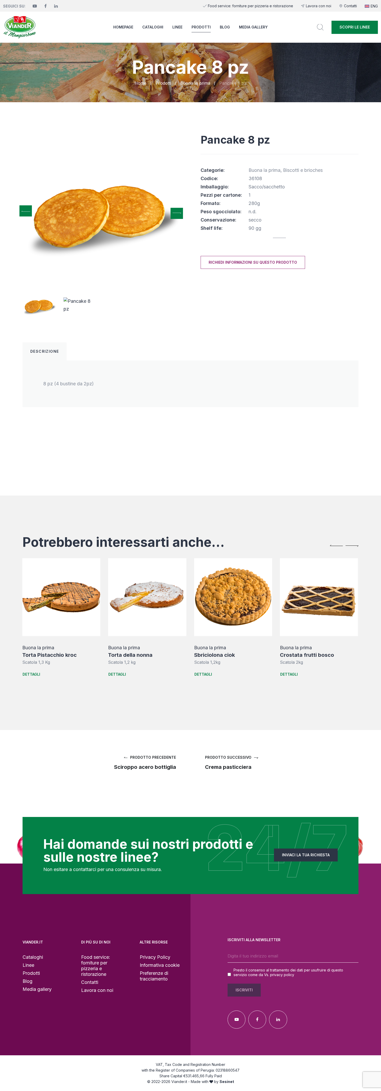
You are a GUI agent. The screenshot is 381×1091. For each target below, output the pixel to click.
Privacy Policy (155, 957)
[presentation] (25, 211)
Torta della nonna (48, 655)
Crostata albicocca (308, 655)
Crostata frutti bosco (225, 655)
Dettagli (35, 674)
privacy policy (282, 974)
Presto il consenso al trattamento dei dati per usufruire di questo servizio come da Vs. (288, 972)
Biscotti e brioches (303, 170)
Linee (177, 27)
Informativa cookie (160, 965)
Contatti (350, 6)
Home (140, 83)
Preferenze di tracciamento (154, 976)
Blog (225, 27)
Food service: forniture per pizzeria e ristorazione (250, 6)
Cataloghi (152, 27)
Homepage (123, 27)
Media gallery (253, 27)
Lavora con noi (318, 6)
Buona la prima (195, 83)
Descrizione (44, 351)
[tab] (45, 351)
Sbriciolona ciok (132, 655)
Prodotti (201, 27)
